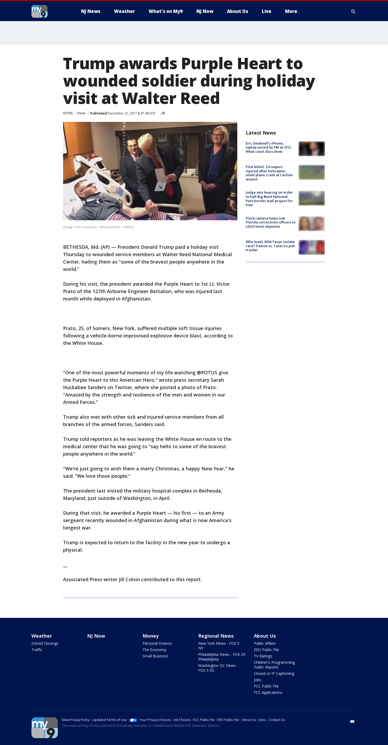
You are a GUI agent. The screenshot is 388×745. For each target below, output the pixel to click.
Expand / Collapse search (353, 11)
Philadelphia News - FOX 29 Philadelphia (221, 657)
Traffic (36, 649)
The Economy (154, 649)
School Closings (44, 643)
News (81, 113)
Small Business (155, 655)
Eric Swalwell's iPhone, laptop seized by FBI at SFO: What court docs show (268, 147)
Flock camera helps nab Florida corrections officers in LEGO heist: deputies (270, 222)
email (352, 721)
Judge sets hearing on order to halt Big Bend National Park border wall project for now (269, 198)
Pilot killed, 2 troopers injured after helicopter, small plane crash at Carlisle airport (269, 173)
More (291, 11)
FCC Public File (266, 686)
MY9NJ (68, 113)
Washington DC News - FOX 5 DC (218, 668)
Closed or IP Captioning (274, 673)
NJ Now (96, 636)
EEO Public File (266, 649)
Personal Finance (157, 643)
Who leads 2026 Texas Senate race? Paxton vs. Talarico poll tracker (270, 245)
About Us (265, 636)
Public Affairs (265, 643)
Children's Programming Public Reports (274, 665)
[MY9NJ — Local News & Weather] (48, 11)
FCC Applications (268, 692)
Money (151, 636)
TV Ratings (263, 655)
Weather (41, 636)
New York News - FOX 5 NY (218, 646)
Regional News (216, 636)
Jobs (257, 679)
